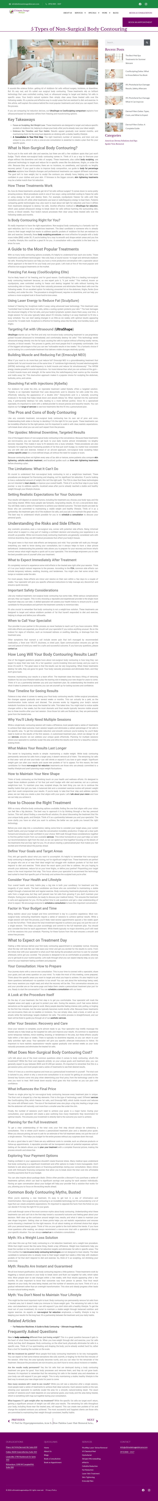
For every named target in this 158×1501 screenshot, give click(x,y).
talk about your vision (80, 794)
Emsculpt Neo (87, 1481)
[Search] (147, 42)
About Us (67, 13)
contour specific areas (17, 453)
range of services (28, 407)
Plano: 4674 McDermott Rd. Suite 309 (21, 1447)
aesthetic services (58, 1018)
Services (79, 13)
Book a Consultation (52, 1459)
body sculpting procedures (49, 234)
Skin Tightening (88, 1477)
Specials (92, 13)
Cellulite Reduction (90, 1466)
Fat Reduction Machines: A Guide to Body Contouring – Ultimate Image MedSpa (47, 1327)
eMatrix (85, 1462)
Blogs (115, 13)
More (104, 13)
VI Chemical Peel (89, 1451)
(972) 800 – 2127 (127, 1452)
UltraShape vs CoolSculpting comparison (68, 111)
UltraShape (64, 329)
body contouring (22, 1337)
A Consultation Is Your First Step (28, 137)
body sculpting (87, 159)
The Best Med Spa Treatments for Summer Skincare (136, 59)
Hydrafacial (87, 1455)
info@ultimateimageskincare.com (134, 1447)
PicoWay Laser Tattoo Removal (94, 1447)
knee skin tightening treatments (84, 460)
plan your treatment (48, 1147)
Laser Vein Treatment (91, 1473)
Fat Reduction (87, 1470)
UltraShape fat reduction (87, 206)
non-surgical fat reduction (38, 765)
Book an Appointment (53, 1462)
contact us (12, 648)
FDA (72, 568)
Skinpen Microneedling (91, 1459)
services (15, 737)
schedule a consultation (72, 515)
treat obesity (30, 483)
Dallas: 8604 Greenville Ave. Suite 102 (21, 1452)
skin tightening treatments (86, 177)
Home (46, 1447)
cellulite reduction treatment (30, 460)
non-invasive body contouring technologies (42, 1252)
